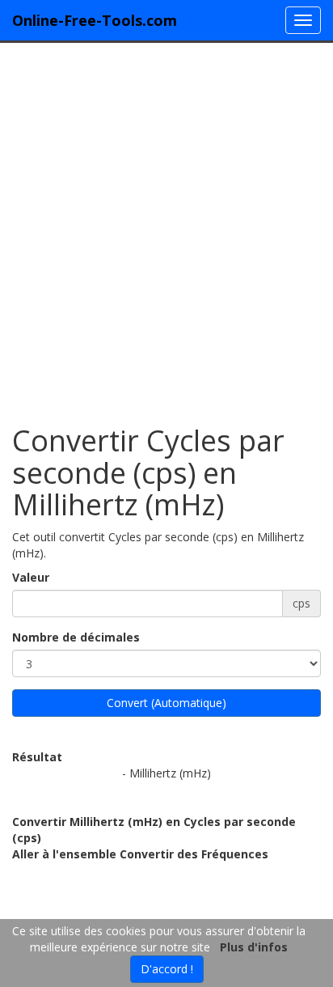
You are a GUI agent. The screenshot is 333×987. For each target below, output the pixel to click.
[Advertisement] (166, 225)
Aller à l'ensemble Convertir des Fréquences (140, 854)
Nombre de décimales (76, 637)
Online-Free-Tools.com (94, 20)
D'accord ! (167, 968)
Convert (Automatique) (166, 702)
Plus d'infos (254, 947)
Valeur (30, 577)
